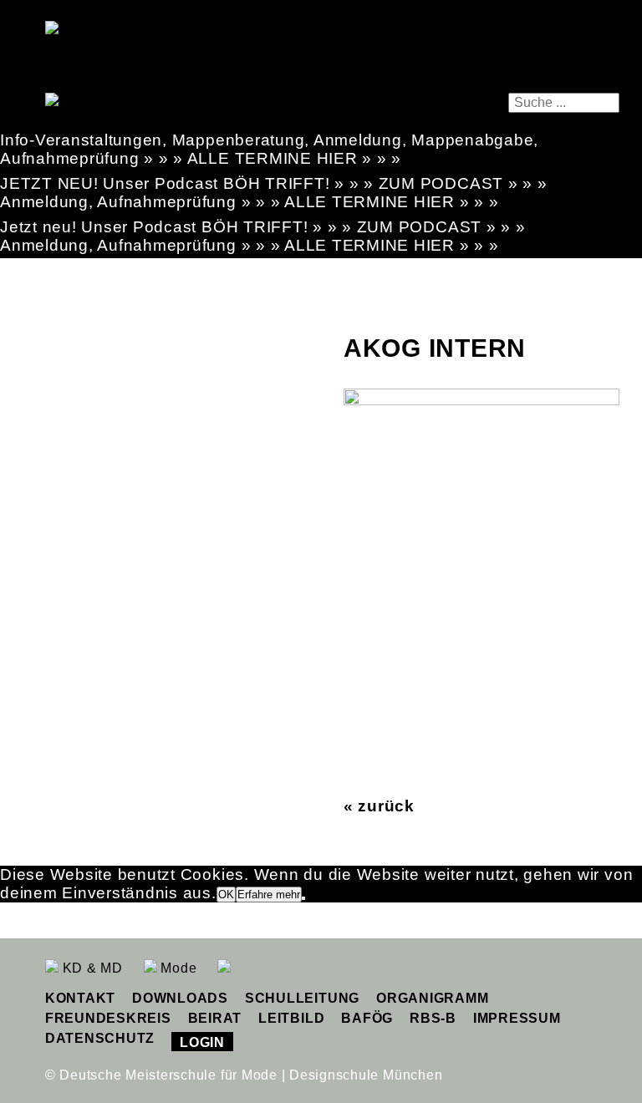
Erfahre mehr (268, 894)
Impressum (517, 1018)
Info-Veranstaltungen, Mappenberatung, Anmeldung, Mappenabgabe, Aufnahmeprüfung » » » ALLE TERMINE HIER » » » (269, 149)
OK (226, 894)
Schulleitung (302, 998)
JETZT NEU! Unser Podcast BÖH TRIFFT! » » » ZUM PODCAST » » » (274, 183)
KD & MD (91, 968)
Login (202, 1042)
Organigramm (432, 998)
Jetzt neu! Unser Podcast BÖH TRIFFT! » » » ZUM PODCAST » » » (263, 227)
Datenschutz (100, 1038)
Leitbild (291, 1018)
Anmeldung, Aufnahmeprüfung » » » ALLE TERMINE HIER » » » (249, 202)
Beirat (215, 1018)
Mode (177, 968)
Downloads (180, 998)
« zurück (379, 806)
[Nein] (303, 898)
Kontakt (80, 998)
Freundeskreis (108, 1018)
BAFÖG (367, 1018)
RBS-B (433, 1018)
